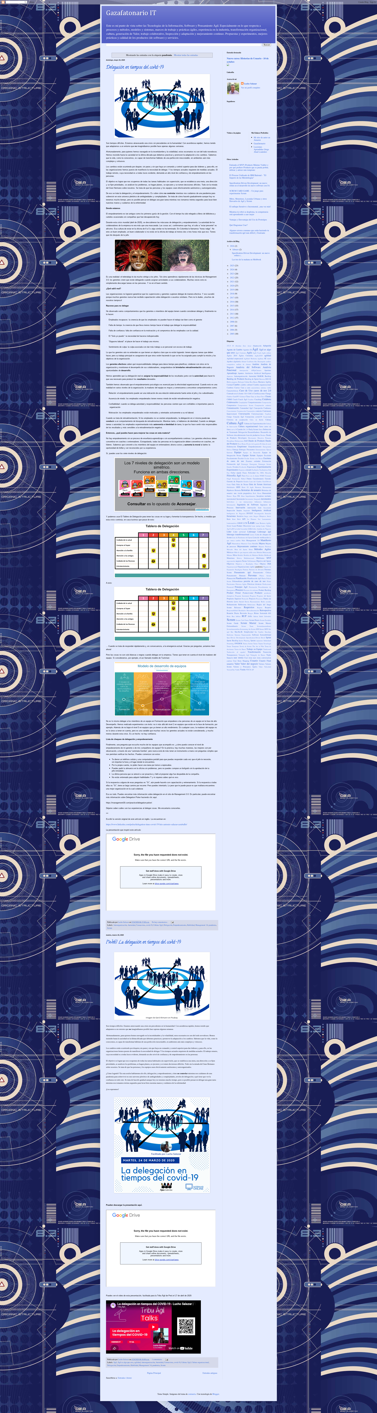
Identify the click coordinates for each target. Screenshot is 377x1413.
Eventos (236, 467)
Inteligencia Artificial (261, 510)
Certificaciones (259, 393)
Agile (249, 352)
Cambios (230, 387)
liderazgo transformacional (238, 534)
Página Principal (154, 1373)
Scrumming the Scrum (248, 629)
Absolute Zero (240, 346)
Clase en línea (255, 396)
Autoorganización (120, 925)
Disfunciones (239, 441)
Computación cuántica (263, 405)
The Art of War (258, 646)
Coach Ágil (242, 399)
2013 (232, 313)
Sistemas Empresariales (243, 635)
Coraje (229, 417)
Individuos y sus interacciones (239, 502)
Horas (259, 493)
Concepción (258, 408)
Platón (264, 578)
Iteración (268, 513)
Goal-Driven (266, 481)
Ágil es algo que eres (125, 1362)
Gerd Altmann (162, 1017)
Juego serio (248, 516)
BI (270, 379)
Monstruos (231, 558)
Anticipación (243, 370)
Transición (267, 652)
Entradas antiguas (210, 1373)
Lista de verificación (261, 537)
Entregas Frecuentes (247, 449)
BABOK (260, 376)
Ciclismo (242, 396)
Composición (266, 402)
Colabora (266, 399)
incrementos (266, 498)
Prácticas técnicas (254, 584)
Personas (252, 575)
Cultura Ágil (158, 925)
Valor (237, 663)
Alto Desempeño (260, 361)
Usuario (254, 660)
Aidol (269, 358)
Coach (235, 399)
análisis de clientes (243, 364)
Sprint (268, 637)
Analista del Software (248, 367)
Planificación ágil (254, 578)
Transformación (254, 651)
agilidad (137, 1362)
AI (265, 358)
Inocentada (267, 508)
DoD (246, 441)
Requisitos (249, 607)
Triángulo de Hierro (257, 655)
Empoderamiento (179, 925)
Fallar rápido (236, 473)
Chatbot (229, 396)
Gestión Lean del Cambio (252, 481)
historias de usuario (251, 490)
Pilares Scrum (265, 575)
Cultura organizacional (200, 1362)
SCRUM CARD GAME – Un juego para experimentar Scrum (246, 192)
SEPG (266, 629)
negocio (239, 561)
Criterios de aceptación (237, 419)
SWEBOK (238, 643)
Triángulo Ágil (244, 655)
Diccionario (252, 438)
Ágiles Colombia (246, 355)
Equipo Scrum (249, 455)
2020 (232, 285)
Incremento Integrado (253, 499)
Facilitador (255, 470)
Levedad (237, 529)
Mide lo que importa (241, 552)
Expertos (242, 470)
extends (248, 470)
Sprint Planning (244, 640)
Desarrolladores (254, 432)
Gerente (268, 478)
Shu (232, 632)
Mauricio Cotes (246, 543)
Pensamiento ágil (242, 572)
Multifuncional (249, 558)
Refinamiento (232, 604)
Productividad (248, 593)
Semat (262, 629)
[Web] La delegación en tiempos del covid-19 (143, 942)
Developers (242, 438)
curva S (233, 429)
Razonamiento (255, 601)
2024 (232, 269)
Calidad (230, 384)
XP (253, 670)
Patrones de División (256, 569)
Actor (249, 346)
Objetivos (230, 564)
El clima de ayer (265, 444)
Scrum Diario (254, 620)
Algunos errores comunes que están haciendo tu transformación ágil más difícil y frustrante (249, 231)
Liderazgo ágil (264, 531)
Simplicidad (248, 632)
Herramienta (267, 487)
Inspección (231, 510)
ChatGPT (236, 396)
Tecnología (267, 643)
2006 (232, 329)
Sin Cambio (259, 632)
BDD (267, 379)
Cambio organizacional (262, 384)
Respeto (268, 607)
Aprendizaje (232, 373)
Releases (237, 607)
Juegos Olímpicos (260, 516)
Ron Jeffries (236, 616)
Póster (269, 581)
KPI (243, 519)
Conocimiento (231, 411)
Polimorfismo (237, 581)
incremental (231, 499)
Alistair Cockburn (247, 361)
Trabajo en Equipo (254, 649)
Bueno (255, 382)
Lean (251, 522)
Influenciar (267, 502)
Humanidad (266, 493)
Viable (237, 670)
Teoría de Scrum (246, 646)
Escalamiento (232, 458)
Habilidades (231, 487)
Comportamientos (254, 402)
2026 (232, 246)
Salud (261, 616)
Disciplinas (230, 441)
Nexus (244, 561)
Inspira (239, 510)
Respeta (259, 607)
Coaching (257, 399)
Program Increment (242, 596)
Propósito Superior (234, 598)
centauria (192, 1394)
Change (268, 393)
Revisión (243, 613)
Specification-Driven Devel (255, 638)
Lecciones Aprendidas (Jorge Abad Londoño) (261, 149)
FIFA (262, 473)
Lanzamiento (266, 519)
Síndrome (230, 635)
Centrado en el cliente (235, 393)
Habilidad (191, 925)
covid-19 (149, 925)
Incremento (241, 499)
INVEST (250, 513)
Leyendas (244, 529)
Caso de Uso (246, 390)
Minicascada (267, 552)
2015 (232, 305)
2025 (232, 265)
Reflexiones (251, 604)
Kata (228, 519)
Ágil (115, 1362)
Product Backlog (265, 590)
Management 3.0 (201, 925)
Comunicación (233, 408)
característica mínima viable (261, 388)
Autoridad (131, 925)
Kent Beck (236, 519)
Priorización (253, 587)
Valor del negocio (249, 663)
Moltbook (267, 555)
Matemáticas (236, 543)
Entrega (235, 449)
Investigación (259, 513)
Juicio (269, 516)
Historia (238, 490)
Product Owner (234, 592)
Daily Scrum (253, 429)
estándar (257, 461)
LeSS (232, 529)
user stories (238, 657)
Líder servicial (239, 531)
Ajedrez (230, 361)
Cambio (236, 384)
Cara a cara (245, 387)
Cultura (268, 419)
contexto (259, 411)
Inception (260, 496)
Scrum (109, 928)
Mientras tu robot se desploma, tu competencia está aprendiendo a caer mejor (248, 213)
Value (261, 667)
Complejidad (243, 402)
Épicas (269, 449)
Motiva (239, 558)
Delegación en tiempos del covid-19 (135, 67)
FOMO (262, 476)
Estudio (229, 467)
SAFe (250, 616)
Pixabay (174, 1017)
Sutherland (267, 640)
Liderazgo (251, 531)
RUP (244, 616)
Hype (235, 496)
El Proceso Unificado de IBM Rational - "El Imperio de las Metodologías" (247, 176)
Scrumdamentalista (233, 629)
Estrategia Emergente (249, 464)
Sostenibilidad (265, 635)
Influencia (258, 502)
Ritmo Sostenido (260, 613)
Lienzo (252, 534)
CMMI (229, 399)
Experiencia (251, 467)
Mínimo (229, 555)
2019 (232, 289)
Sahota (255, 616)
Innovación (240, 507)
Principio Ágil (241, 586)
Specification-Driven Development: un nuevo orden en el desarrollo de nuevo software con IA (249, 184)
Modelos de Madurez (251, 555)
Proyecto (252, 598)
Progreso (253, 596)
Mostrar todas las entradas (186, 55)
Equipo (237, 452)
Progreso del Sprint (264, 596)
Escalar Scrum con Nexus (253, 458)
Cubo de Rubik (256, 420)
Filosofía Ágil (234, 475)
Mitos (235, 555)
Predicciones (266, 584)
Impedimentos (250, 496)
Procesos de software (251, 590)
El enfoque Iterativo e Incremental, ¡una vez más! (250, 206)
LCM (245, 523)
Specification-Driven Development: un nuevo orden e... (251, 254)
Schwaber (267, 616)
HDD (238, 487)
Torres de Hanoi (240, 649)
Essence (249, 461)
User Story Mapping (241, 661)
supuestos (259, 640)
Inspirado (247, 510)
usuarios (230, 663)
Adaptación (257, 346)
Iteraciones (231, 516)
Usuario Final (265, 660)
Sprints (253, 640)
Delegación (168, 925)
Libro (250, 529)
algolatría (237, 361)
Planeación (231, 578)
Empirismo (242, 446)
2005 (232, 333)
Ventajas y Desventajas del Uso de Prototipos (248, 219)
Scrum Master (248, 623)
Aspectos (230, 376)
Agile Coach (257, 353)
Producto (258, 592)
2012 (232, 317)
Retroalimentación (253, 610)
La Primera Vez (253, 519)
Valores (261, 664)
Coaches (250, 399)
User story (248, 658)
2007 (232, 325)
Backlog (268, 376)
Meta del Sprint (240, 549)
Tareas (255, 643)
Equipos (260, 455)
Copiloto (268, 414)
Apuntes (241, 373)
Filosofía (268, 473)
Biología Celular (243, 382)
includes (268, 496)
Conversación (244, 413)
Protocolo (245, 599)
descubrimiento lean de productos (247, 435)
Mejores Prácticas (265, 546)
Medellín (255, 543)
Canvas (237, 387)
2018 (232, 293)
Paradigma (238, 569)
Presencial (230, 587)
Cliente (268, 396)
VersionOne (231, 670)
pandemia (212, 925)
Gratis (229, 484)
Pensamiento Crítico (262, 572)
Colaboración (232, 402)
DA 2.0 (245, 429)
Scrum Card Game (242, 620)
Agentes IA (247, 349)
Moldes (261, 555)
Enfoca (229, 449)
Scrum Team (247, 626)
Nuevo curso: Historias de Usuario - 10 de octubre (248, 60)
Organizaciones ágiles (246, 566)
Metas (251, 549)
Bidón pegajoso (232, 382)
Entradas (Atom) (125, 1377)
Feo (258, 473)
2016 (232, 301)
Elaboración (231, 446)
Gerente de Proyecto (235, 481)
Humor (229, 496)
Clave (262, 396)
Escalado (267, 455)
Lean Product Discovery (241, 526)
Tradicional (267, 649)
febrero (236, 249)
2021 (232, 281)
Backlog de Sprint (252, 379)
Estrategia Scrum (264, 464)
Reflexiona (242, 604)
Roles (228, 616)
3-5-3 (229, 346)
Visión (242, 669)
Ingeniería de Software (248, 504)
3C (233, 346)
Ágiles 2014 (232, 355)
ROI (269, 613)
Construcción (241, 411)
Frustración (236, 479)
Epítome (230, 452)
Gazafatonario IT (131, 13)
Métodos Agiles (262, 549)
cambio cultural (246, 384)
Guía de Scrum (255, 484)
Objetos (263, 564)
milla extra (252, 552)
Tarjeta (260, 643)
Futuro (249, 478)
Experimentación (264, 466)
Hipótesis (230, 490)
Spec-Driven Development (236, 638)
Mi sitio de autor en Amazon (262, 138)
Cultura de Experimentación (255, 423)
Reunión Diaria (233, 613)
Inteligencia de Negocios (236, 513)
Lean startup (256, 526)
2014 (232, 309)
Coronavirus (140, 925)
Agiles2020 (259, 355)
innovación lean (254, 507)
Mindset (259, 552)
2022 (232, 277)
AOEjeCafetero (256, 370)
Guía (233, 484)
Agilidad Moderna (250, 358)
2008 (232, 321)
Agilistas (260, 358)
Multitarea (260, 558)
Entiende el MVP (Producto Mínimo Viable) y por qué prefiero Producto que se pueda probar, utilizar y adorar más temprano (249, 167)
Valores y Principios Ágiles (245, 666)
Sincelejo (268, 632)
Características (232, 390)
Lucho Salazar (250, 83)
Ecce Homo (242, 444)
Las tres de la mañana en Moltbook (246, 259)
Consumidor (251, 411)
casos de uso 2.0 (262, 390)
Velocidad (267, 667)
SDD (257, 629)
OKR (269, 564)
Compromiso (231, 405)
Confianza (267, 408)
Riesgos (250, 613)
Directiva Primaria (264, 438)
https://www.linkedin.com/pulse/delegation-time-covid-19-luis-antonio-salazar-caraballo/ (146, 824)
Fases (245, 473)
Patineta (245, 569)
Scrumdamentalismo (264, 626)
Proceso (239, 590)
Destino (263, 435)
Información (231, 505)
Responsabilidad (232, 610)
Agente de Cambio (234, 349)
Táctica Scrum (248, 643)
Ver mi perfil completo (250, 87)
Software (255, 635)
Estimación (266, 461)
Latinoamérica (232, 523)
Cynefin (240, 429)
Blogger (216, 1394)
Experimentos (232, 469)
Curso (261, 426)
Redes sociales (266, 601)
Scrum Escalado (265, 620)
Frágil (229, 479)
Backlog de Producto (235, 378)
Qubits (236, 601)
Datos (261, 429)
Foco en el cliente (252, 476)
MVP (269, 558)
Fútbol (243, 479)
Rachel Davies (244, 601)
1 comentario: (157, 1359)
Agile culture (266, 353)
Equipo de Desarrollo (251, 452)
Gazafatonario (259, 143)
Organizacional (232, 567)
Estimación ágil (233, 464)
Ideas (243, 496)
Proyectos (259, 599)
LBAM (239, 523)
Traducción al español (236, 652)
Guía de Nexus (242, 484)
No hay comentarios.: (160, 922)
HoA (254, 493)
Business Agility (264, 382)
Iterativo (240, 516)
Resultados (242, 610)
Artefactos (249, 373)
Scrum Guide (232, 623)
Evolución (242, 467)
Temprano (235, 646)
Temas (229, 646)
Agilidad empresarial (235, 358)
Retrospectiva (265, 610)
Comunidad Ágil (246, 408)
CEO (245, 393)
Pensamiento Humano (236, 575)
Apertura (267, 370)
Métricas (230, 552)
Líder (229, 531)
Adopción (267, 345)
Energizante (267, 447)
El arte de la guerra (252, 444)
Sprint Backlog (232, 640)
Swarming (230, 643)
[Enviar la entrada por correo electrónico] (172, 922)
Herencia (258, 487)
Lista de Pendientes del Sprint (242, 537)
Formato (268, 476)
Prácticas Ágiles (241, 584)
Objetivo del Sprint (263, 561)
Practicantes (231, 584)
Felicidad (251, 473)
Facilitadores (263, 470)
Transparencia (232, 655)
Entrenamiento (261, 449)
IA (239, 495)
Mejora (262, 543)
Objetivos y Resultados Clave (247, 564)
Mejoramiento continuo (247, 546)
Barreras (262, 379)
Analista (255, 364)
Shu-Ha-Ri (239, 632)
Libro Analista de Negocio (262, 529)
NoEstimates (251, 561)
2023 (232, 273)
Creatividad (267, 417)
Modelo (240, 555)
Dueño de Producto (256, 440)
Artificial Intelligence (262, 373)
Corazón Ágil (238, 417)
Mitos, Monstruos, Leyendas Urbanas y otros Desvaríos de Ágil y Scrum (248, 200)
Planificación (241, 578)
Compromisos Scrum (245, 405)
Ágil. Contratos (241, 353)
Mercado (230, 549)
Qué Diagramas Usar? (238, 225)
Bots (251, 382)
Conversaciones (257, 414)
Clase (248, 396)
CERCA (250, 393)
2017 (232, 297)
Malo (243, 540)
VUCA (248, 669)
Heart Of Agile (248, 487)
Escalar (241, 458)
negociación (231, 561)
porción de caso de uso (255, 581)
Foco (243, 475)
